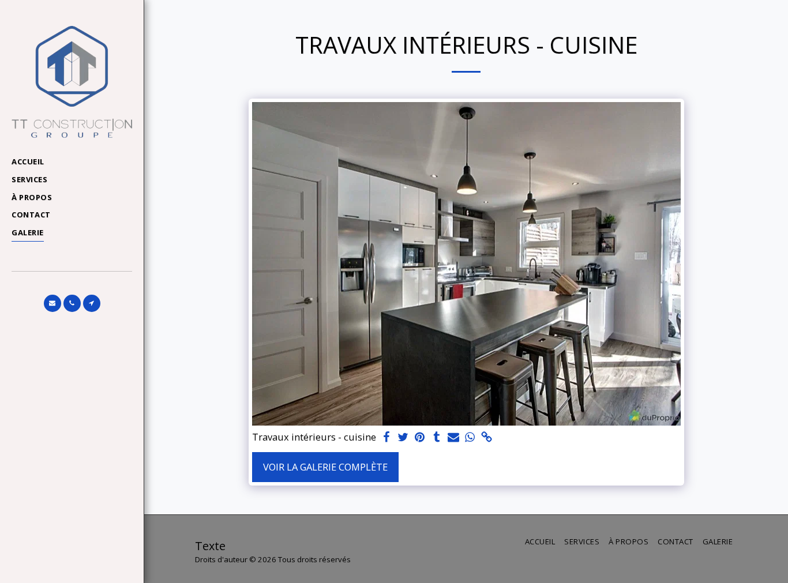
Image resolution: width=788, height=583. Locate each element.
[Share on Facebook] (387, 437)
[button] (52, 303)
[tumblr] (436, 437)
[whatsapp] (470, 437)
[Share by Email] (453, 437)
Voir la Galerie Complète (325, 466)
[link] (487, 437)
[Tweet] (403, 437)
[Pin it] (420, 437)
